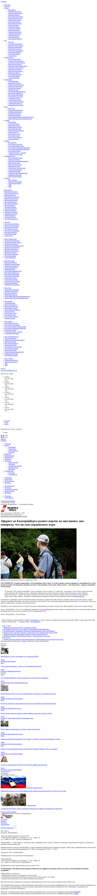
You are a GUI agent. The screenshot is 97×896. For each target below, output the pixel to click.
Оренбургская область (15, 86)
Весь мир (8, 5)
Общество (8, 454)
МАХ (27, 620)
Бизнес (7, 445)
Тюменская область (14, 115)
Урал (6, 107)
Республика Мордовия (15, 95)
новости (3, 439)
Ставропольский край (15, 154)
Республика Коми (14, 76)
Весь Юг (11, 42)
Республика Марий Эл (15, 93)
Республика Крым (14, 54)
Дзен (86, 620)
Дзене (24, 641)
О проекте (4, 819)
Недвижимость (13, 450)
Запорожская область (15, 181)
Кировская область (14, 83)
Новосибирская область (16, 130)
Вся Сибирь (12, 122)
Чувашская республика (15, 105)
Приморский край (14, 166)
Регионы (3, 1)
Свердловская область (15, 110)
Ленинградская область (15, 68)
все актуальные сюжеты (8, 812)
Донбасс (7, 178)
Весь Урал (11, 108)
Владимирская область (15, 16)
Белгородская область (15, 13)
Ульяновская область (15, 103)
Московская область (14, 11)
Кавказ (7, 141)
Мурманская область (15, 69)
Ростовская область (14, 52)
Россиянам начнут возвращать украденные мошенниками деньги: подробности (29, 631)
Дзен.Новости (34, 620)
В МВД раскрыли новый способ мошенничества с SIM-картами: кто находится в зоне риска (33, 639)
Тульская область (13, 37)
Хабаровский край (14, 171)
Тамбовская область (14, 33)
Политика (8, 444)
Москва (7, 6)
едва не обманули (45, 609)
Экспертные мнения (15, 466)
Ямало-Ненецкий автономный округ (20, 119)
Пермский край (13, 90)
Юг (6, 40)
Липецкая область (14, 27)
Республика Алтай (14, 134)
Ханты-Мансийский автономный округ (21, 117)
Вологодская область (15, 64)
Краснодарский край (15, 47)
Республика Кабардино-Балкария (19, 147)
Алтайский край (13, 124)
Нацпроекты (9, 457)
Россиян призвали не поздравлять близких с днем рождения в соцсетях (27, 636)
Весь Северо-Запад (14, 59)
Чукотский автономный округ (18, 173)
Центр (7, 8)
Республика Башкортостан (16, 91)
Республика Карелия (15, 74)
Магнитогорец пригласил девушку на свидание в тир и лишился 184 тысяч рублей (30, 632)
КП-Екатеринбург (78, 596)
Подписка (11, 473)
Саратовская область (15, 100)
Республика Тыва (14, 136)
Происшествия (9, 456)
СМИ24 (76, 893)
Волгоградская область (15, 45)
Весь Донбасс (12, 180)
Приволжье (8, 79)
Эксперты (8, 461)
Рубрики (3, 440)
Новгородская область (15, 71)
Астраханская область (15, 44)
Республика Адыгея (14, 49)
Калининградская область (16, 62)
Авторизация (5, 824)
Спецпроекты (9, 471)
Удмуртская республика (16, 102)
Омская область (13, 132)
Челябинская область (15, 112)
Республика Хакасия (15, 137)
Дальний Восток (10, 156)
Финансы (11, 452)
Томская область (13, 139)
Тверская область (13, 35)
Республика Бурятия (15, 176)
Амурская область (14, 159)
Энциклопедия (13, 462)
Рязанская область (14, 30)
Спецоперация (31, 805)
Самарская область (14, 98)
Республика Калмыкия (15, 51)
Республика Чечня (14, 151)
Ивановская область (14, 20)
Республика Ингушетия (16, 146)
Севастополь (12, 56)
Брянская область (14, 15)
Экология (8, 459)
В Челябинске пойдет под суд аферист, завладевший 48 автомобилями (26, 629)
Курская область (13, 25)
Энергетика (12, 449)
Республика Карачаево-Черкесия (18, 149)
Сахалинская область (15, 170)
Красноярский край (14, 129)
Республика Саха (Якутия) (16, 168)
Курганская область (14, 113)
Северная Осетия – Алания (17, 153)
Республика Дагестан (15, 144)
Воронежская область (15, 18)
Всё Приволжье (13, 81)
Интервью (11, 469)
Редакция (4, 823)
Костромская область (15, 23)
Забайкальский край (14, 175)
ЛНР (9, 185)
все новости (5, 773)
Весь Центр (12, 10)
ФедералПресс (35, 622)
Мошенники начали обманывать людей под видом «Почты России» (26, 634)
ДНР (9, 187)
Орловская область (14, 28)
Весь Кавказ (12, 142)
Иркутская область (14, 125)
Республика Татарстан (15, 96)
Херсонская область (14, 183)
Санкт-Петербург (14, 78)
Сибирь (7, 120)
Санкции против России (34, 788)
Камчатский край (14, 163)
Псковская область (14, 73)
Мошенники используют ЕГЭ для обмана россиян (20, 627)
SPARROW (77, 892)
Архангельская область (15, 61)
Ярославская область (15, 39)
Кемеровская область (15, 127)
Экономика (12, 447)
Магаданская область (15, 164)
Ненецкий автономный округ (18, 66)
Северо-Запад (9, 57)
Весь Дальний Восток (15, 158)
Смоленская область (14, 32)
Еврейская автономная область (18, 161)
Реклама (7, 421)
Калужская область (14, 22)
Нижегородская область (16, 85)
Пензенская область (14, 88)
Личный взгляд (13, 467)
